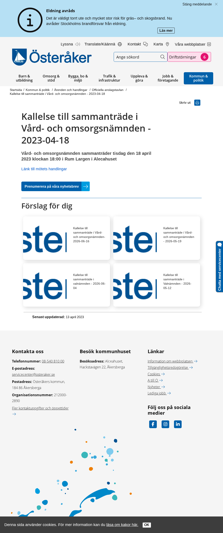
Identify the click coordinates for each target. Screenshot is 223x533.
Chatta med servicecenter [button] (219, 269)
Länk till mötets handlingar (44, 169)
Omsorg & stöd (51, 78)
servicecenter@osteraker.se (33, 374)
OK (146, 525)
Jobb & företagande (168, 78)
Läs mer (167, 30)
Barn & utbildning (24, 78)
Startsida (16, 90)
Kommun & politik (198, 78)
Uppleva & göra (139, 78)
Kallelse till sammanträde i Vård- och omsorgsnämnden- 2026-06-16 (89, 234)
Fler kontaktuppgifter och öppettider (40, 408)
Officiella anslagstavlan (108, 90)
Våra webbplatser (190, 44)
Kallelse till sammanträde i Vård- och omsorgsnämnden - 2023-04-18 (57, 93)
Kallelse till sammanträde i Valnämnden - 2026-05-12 (177, 281)
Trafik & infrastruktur (109, 78)
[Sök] (162, 57)
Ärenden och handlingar (71, 90)
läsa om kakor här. (122, 524)
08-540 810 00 (53, 361)
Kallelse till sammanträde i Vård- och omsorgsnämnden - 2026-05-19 (178, 234)
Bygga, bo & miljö (78, 78)
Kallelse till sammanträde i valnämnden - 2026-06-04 (89, 281)
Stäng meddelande (197, 4)
